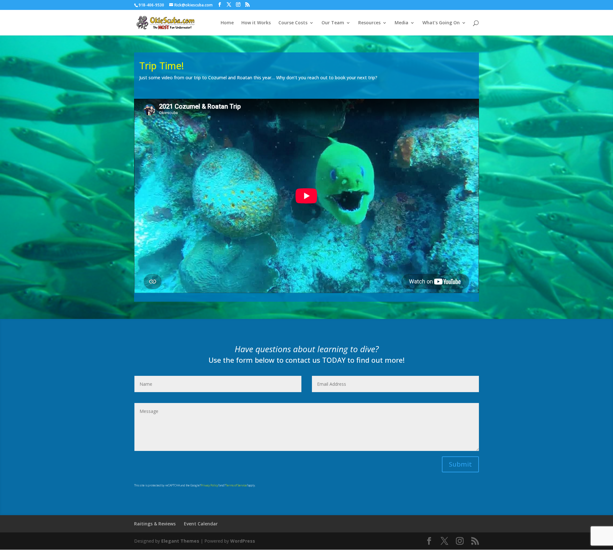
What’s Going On (441, 23)
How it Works (256, 23)
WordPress (242, 541)
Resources (369, 23)
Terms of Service (236, 485)
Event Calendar (201, 524)
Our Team (333, 23)
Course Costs (292, 23)
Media (401, 23)
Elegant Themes (180, 541)
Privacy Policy (209, 485)
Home (227, 23)
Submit (460, 464)
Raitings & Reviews (155, 524)
